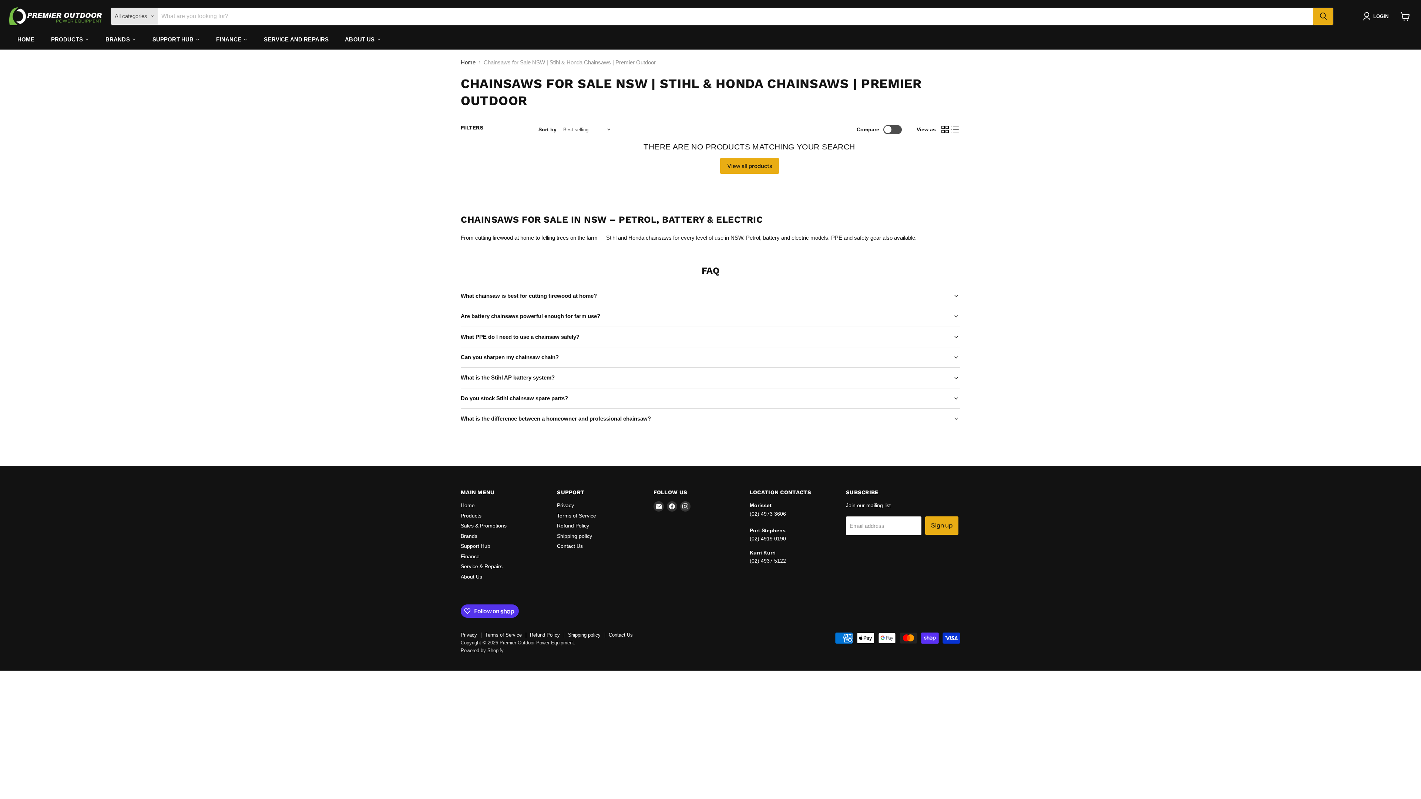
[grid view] (945, 130)
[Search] (1323, 16)
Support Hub (475, 546)
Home (468, 62)
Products (471, 516)
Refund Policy (573, 526)
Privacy (565, 505)
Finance (470, 556)
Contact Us (570, 546)
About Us (471, 577)
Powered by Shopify (482, 650)
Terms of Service (576, 516)
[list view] (955, 130)
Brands (469, 536)
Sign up (942, 525)
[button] (1377, 16)
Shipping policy (574, 536)
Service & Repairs (482, 566)
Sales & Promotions (484, 526)
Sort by (547, 129)
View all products (749, 165)
